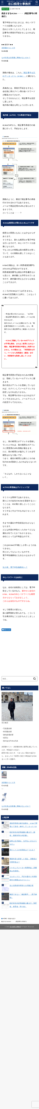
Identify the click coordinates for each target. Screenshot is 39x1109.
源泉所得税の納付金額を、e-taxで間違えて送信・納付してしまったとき (23, 824)
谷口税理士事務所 (19, 3)
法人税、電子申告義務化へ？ (15, 567)
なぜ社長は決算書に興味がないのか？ (16, 58)
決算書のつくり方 (8, 48)
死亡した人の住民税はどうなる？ (22, 850)
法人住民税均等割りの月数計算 (21, 885)
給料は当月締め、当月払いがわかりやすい (23, 842)
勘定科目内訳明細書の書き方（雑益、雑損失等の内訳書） (22, 833)
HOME (5, 918)
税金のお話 (5, 9)
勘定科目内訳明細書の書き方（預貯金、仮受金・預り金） (23, 904)
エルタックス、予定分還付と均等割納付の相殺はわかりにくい (23, 878)
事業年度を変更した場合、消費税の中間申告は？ (23, 860)
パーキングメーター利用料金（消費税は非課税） (23, 869)
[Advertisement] (19, 653)
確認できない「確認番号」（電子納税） (23, 895)
